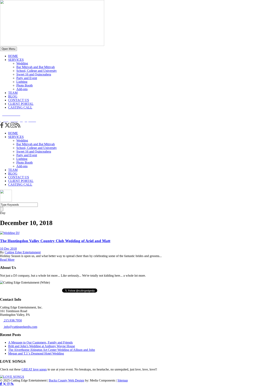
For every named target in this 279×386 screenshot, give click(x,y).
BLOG (12, 96)
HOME (13, 56)
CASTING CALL (20, 107)
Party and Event (26, 78)
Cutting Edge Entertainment (23, 252)
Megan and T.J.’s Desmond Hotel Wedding (36, 353)
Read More (7, 259)
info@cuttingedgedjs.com (20, 326)
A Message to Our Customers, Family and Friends (40, 342)
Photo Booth (24, 85)
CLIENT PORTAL (20, 103)
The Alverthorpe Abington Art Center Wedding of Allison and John (51, 350)
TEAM (13, 92)
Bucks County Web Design (66, 380)
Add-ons (22, 89)
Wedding (22, 63)
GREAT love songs (34, 369)
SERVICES (16, 59)
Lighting (21, 81)
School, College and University (36, 70)
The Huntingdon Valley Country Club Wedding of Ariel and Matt (55, 241)
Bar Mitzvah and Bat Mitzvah (35, 67)
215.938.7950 (12, 320)
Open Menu (8, 48)
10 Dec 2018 (8, 248)
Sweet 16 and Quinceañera (33, 74)
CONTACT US (18, 100)
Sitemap (122, 380)
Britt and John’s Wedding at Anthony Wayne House (41, 346)
